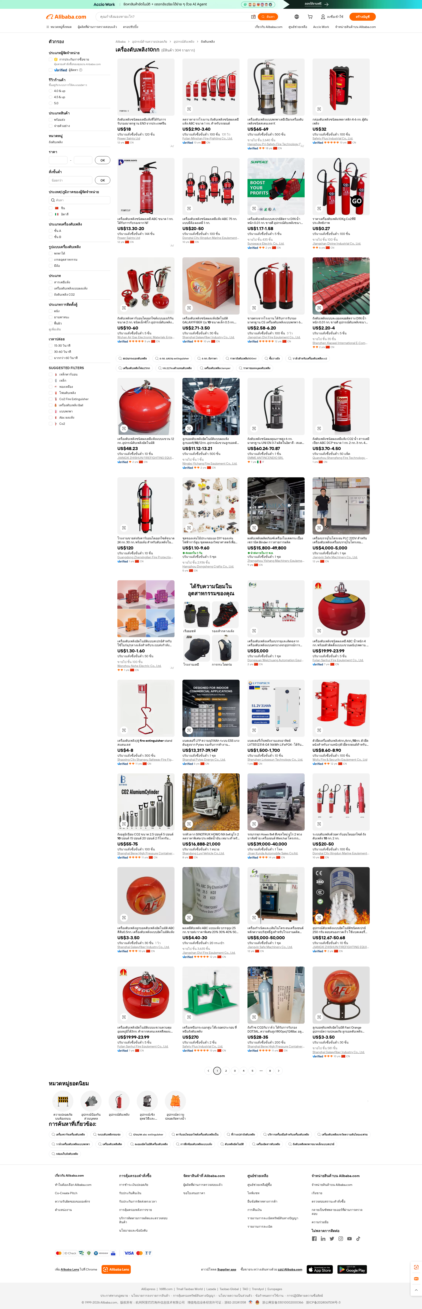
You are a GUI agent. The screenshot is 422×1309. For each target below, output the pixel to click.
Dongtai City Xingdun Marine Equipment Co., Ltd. (211, 238)
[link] (416, 1267)
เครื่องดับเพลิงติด (112, 1144)
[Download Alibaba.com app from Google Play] (352, 1269)
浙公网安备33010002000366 (282, 1302)
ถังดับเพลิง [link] (208, 41)
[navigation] (79, 556)
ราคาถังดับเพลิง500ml (243, 358)
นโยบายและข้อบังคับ (133, 1230)
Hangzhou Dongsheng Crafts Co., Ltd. (208, 566)
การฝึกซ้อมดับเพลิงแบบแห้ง (196, 1144)
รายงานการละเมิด (259, 1226)
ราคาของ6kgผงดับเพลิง (256, 368)
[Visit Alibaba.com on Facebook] (314, 1238)
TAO (245, 1289)
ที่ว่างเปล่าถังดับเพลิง (243, 1134)
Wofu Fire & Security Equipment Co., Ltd (340, 759)
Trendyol (258, 1289)
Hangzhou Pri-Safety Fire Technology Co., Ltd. (276, 144)
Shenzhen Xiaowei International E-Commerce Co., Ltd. (341, 343)
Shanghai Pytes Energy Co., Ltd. (204, 759)
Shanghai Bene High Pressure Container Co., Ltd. (146, 853)
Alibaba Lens (70, 1269)
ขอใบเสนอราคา (194, 1193)
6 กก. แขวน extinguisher (174, 358)
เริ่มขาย (317, 1193)
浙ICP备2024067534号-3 (323, 1302)
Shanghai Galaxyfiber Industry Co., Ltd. (208, 337)
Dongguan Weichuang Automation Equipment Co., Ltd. (276, 660)
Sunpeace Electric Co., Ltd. (265, 243)
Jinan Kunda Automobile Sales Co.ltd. (272, 853)
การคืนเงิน (254, 1210)
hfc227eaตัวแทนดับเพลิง (177, 368)
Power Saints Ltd (128, 138)
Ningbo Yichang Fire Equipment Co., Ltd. (209, 463)
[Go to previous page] (208, 1071)
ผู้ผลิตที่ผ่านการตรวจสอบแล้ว (202, 1184)
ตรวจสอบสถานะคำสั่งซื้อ (328, 1201)
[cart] (311, 17)
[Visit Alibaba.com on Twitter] (332, 1238)
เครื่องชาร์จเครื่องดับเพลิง (70, 1134)
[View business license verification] (251, 1302)
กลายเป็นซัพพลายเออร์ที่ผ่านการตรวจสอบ (337, 1212)
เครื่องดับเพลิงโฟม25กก (136, 368)
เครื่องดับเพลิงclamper (217, 368)
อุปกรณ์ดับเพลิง (184, 41)
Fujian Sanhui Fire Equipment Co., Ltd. (338, 660)
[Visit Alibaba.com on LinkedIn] (323, 1238)
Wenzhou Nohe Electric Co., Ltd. (139, 666)
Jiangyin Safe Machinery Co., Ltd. (335, 557)
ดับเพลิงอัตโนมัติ (234, 1144)
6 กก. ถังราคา (209, 358)
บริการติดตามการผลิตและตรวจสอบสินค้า (143, 1220)
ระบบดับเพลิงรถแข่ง (109, 1134)
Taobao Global (229, 1289)
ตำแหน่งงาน (63, 1210)
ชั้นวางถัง (274, 358)
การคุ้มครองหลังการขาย (135, 1210)
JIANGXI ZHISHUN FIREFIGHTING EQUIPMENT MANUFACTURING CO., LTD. (146, 458)
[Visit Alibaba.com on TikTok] (358, 1238)
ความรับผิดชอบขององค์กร (72, 1201)
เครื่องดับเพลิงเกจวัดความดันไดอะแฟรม (345, 1134)
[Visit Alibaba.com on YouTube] (349, 1238)
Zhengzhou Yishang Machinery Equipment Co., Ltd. (276, 560)
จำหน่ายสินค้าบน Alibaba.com (332, 1184)
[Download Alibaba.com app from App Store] (320, 1269)
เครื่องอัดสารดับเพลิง (268, 1144)
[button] (253, 16)
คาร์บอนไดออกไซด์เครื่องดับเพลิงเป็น (197, 1134)
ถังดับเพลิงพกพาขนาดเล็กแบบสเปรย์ (313, 1144)
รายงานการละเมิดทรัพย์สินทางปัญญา (272, 1218)
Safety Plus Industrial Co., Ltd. (333, 138)
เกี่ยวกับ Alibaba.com (69, 1175)
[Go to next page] (279, 1071)
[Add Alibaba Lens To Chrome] (116, 1269)
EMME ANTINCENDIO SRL (265, 458)
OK (102, 160)
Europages (274, 1289)
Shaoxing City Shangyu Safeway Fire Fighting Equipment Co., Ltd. (146, 759)
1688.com (166, 1289)
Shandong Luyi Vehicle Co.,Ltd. (203, 853)
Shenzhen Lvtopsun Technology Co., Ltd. (275, 759)
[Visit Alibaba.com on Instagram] (340, 1238)
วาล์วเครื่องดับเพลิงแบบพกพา (73, 1144)
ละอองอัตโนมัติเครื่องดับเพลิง (151, 1144)
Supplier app (226, 1269)
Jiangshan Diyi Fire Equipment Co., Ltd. (273, 337)
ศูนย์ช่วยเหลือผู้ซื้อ (259, 1184)
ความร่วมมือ (320, 1222)
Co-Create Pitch (66, 1193)
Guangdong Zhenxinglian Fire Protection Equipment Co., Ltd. (146, 557)
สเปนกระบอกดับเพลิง (135, 358)
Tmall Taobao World (189, 1289)
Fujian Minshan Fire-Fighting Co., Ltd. (207, 138)
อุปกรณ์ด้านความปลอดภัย (149, 41)
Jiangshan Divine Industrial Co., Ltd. (337, 243)
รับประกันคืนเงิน (130, 1193)
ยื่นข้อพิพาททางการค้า (262, 1201)
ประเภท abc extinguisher (148, 1134)
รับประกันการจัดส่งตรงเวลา (138, 1201)
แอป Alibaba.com (290, 1269)
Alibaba (121, 41)
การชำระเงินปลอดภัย (133, 1184)
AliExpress (148, 1289)
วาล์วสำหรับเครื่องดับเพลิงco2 (310, 358)
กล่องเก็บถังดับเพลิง (67, 1153)
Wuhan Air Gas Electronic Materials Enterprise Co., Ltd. (146, 337)
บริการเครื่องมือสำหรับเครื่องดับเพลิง (288, 1134)
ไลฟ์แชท (253, 1193)
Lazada (211, 1289)
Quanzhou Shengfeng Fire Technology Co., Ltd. (341, 458)
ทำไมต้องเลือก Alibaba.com (73, 1184)
